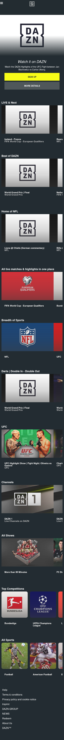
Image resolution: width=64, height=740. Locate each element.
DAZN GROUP (10, 709)
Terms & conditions (12, 694)
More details (32, 85)
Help (4, 689)
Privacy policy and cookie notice (19, 699)
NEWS (6, 713)
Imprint (5, 704)
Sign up (32, 76)
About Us (7, 723)
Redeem (6, 718)
